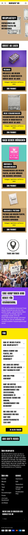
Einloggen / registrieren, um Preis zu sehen (14, 83)
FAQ (2, 490)
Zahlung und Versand (19, 488)
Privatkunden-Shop (20, 493)
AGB (17, 482)
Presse (3, 495)
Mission (3, 482)
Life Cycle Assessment (5, 499)
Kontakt (3, 479)
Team (3, 487)
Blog (2, 484)
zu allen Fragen (15, 430)
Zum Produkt (11, 88)
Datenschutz (19, 484)
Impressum (19, 479)
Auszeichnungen (6, 493)
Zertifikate (4, 503)
